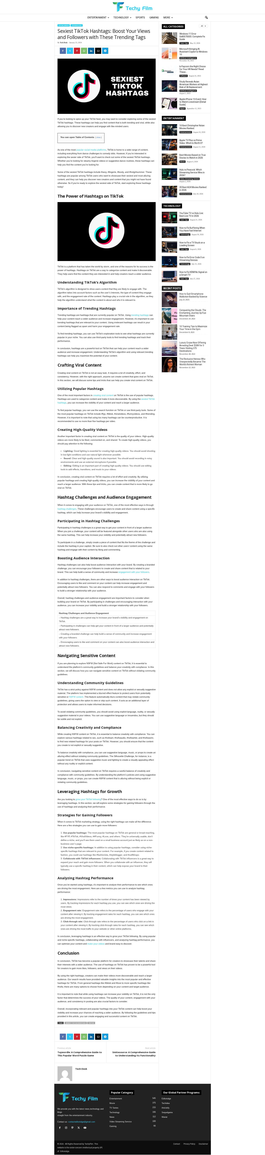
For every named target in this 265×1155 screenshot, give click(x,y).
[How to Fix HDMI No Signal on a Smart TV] (169, 276)
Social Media (64, 25)
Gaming (154, 17)
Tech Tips (184, 43)
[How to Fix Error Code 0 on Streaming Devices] (169, 261)
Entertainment (96, 17)
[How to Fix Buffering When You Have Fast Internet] (169, 232)
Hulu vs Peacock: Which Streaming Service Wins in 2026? (192, 172)
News (111, 1117)
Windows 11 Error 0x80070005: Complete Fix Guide (192, 37)
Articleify (165, 1108)
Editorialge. (65, 1151)
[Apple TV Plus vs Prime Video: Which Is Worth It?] (169, 144)
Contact (176, 1144)
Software (183, 76)
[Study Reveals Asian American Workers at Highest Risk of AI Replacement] (169, 86)
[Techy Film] (132, 7)
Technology (121, 17)
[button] (206, 17)
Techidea (166, 1103)
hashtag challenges (67, 509)
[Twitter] (70, 51)
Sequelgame (167, 1112)
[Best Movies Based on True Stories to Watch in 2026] (169, 159)
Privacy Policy (189, 1144)
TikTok (91, 1023)
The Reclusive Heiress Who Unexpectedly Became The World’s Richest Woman (192, 362)
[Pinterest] (77, 51)
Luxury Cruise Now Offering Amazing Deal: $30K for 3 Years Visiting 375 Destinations (192, 346)
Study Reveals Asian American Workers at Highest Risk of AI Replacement (193, 84)
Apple (182, 108)
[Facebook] (63, 51)
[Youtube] (85, 1128)
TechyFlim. (89, 1144)
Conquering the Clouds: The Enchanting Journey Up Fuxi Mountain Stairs (192, 313)
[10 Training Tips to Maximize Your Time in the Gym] (169, 332)
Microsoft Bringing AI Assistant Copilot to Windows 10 (193, 52)
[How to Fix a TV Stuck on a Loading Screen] (169, 247)
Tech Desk (63, 42)
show (98, 137)
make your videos (96, 943)
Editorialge (166, 1098)
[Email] (98, 51)
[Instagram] (67, 1128)
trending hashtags (140, 315)
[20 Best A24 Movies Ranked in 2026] (169, 191)
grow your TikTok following (88, 799)
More (166, 17)
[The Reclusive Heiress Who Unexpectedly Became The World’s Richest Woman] (169, 364)
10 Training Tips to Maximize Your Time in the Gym (193, 327)
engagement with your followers (133, 572)
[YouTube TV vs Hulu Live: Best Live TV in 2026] (169, 217)
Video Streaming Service (189, 179)
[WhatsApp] (84, 51)
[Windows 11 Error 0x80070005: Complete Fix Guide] (169, 38)
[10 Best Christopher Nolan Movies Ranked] (169, 130)
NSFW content (76, 697)
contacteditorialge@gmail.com (81, 1122)
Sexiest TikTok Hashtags (76, 1023)
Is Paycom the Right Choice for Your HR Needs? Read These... (192, 69)
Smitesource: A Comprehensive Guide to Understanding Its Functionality (134, 1054)
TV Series (113, 1108)
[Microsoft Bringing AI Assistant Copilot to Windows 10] (169, 53)
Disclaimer (203, 1144)
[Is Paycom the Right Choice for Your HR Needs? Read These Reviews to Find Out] (169, 71)
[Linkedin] (91, 51)
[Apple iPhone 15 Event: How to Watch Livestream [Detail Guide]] (169, 103)
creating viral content (103, 395)
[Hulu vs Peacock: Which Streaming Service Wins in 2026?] (169, 174)
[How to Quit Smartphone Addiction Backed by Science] (169, 299)
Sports (140, 17)
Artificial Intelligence (188, 58)
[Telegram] (105, 51)
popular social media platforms (91, 150)
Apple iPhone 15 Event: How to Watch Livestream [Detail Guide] (192, 102)
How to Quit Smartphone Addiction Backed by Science (193, 295)
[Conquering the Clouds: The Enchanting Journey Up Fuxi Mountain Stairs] (169, 315)
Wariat (164, 1117)
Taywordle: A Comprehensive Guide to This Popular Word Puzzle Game (80, 1054)
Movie (182, 162)
